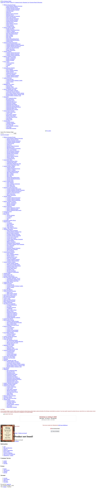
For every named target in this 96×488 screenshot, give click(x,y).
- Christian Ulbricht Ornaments (13, 199)
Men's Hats (8, 37)
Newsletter (5, 481)
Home (2, 2)
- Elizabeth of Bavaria (11, 307)
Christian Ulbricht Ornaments (12, 54)
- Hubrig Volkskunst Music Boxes (13, 210)
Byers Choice (6, 61)
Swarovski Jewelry (7, 211)
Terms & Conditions (7, 453)
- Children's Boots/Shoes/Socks (13, 168)
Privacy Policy (6, 451)
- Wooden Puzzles (10, 344)
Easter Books (9, 118)
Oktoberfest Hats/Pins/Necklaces (13, 107)
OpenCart (8, 484)
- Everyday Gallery (10, 335)
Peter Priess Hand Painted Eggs (10, 277)
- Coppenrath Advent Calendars (13, 362)
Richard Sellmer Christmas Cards (13, 95)
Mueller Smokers (10, 71)
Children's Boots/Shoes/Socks (12, 30)
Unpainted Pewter (10, 26)
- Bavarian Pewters (10, 371)
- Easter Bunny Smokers (11, 389)
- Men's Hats (9, 176)
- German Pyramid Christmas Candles (14, 286)
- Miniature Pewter (10, 147)
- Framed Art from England (12, 330)
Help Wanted (6, 368)
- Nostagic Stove (10, 311)
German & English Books (9, 350)
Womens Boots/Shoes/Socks (12, 38)
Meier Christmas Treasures (9, 301)
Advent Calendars (10, 62)
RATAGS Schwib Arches (9, 297)
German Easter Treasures (8, 110)
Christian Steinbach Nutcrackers (13, 43)
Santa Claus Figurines (11, 17)
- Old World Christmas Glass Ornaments (15, 244)
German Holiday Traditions (12, 125)
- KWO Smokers (10, 182)
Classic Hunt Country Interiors (10, 294)
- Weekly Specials (10, 157)
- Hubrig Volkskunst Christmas (13, 207)
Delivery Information (8, 450)
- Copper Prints (9, 328)
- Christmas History (10, 400)
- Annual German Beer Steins (12, 164)
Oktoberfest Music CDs (11, 108)
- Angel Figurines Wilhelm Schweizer (14, 138)
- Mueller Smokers (10, 255)
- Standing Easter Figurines (12, 153)
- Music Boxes (9, 225)
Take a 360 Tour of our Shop (9, 398)
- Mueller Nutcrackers (11, 195)
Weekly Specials (9, 25)
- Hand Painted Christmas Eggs (13, 279)
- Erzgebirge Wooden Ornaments (13, 235)
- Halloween (9, 144)
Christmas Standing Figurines (12, 9)
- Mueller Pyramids (10, 205)
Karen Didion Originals (8, 332)
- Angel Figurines (10, 224)
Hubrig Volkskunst (7, 206)
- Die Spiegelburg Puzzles (12, 340)
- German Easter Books (11, 354)
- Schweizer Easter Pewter (12, 392)
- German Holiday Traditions (12, 404)
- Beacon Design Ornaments (12, 233)
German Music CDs (7, 274)
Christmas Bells (6, 273)
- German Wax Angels (11, 238)
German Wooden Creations (9, 262)
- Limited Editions (10, 240)
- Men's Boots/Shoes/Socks (12, 172)
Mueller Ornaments (10, 59)
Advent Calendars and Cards (9, 89)
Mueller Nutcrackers (10, 50)
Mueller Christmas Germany (9, 56)
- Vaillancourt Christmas (11, 315)
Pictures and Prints (7, 326)
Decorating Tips (9, 124)
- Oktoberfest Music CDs (11, 380)
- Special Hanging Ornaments (12, 151)
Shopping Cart (26, 2)
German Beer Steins (7, 159)
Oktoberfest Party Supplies (12, 109)
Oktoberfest (6, 96)
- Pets (7, 219)
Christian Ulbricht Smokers (12, 76)
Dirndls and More (10, 28)
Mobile (4, 486)
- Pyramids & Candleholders (12, 272)
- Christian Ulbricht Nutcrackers (13, 197)
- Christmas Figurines (11, 333)
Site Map (5, 463)
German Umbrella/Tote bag (12, 32)
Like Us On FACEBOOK (9, 454)
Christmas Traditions (10, 123)
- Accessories (9, 216)
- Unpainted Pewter (10, 158)
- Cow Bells (9, 306)
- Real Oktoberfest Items (11, 370)
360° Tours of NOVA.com (63, 425)
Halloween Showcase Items (9, 395)
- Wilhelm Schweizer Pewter (12, 325)
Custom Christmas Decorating (10, 336)
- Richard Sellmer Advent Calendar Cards (15, 365)
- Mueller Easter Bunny (11, 390)
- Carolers (8, 217)
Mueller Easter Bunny (11, 115)
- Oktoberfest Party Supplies (12, 381)
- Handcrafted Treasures (11, 407)
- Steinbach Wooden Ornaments (13, 248)
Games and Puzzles (7, 339)
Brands (5, 468)
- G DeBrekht (9, 308)
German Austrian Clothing (9, 27)
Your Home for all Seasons (9, 303)
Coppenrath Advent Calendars (13, 91)
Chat (4, 446)
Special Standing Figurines (12, 20)
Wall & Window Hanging (12, 23)
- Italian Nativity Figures (11, 293)
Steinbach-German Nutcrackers (10, 42)
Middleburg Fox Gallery (8, 84)
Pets (7, 66)
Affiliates (5, 471)
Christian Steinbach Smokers (12, 75)
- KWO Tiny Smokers (11, 258)
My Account (6, 2)
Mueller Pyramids (10, 60)
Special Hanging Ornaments (12, 18)
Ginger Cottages (9, 81)
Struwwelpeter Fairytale (8, 320)
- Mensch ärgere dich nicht (12, 342)
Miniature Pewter (10, 14)
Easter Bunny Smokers (11, 114)
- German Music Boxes (11, 268)
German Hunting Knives (8, 275)
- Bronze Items (9, 346)
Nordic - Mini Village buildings (10, 228)
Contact (5, 461)
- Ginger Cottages (10, 287)
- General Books (9, 352)
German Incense (9, 79)
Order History (6, 479)
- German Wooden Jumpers (12, 263)
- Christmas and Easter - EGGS (13, 278)
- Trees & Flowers (10, 154)
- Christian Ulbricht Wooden (12, 321)
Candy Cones (9, 113)
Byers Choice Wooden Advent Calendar (15, 93)
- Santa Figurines (10, 226)
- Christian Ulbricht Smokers (12, 260)
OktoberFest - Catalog (8, 455)
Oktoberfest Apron (10, 100)
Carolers (8, 65)
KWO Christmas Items (8, 181)
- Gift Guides (9, 405)
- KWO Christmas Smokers (12, 254)
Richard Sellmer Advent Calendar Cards (15, 94)
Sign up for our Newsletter (9, 357)
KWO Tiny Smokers (10, 74)
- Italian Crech (9, 292)
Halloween (8, 12)
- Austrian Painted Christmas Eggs (13, 231)
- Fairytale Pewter (10, 143)
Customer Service (19, 2)
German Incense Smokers (9, 67)
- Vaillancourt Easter (10, 316)
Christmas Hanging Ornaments (13, 8)
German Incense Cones (11, 72)
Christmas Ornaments (8, 229)
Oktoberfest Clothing (11, 103)
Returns (5, 462)
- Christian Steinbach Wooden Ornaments (15, 190)
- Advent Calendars (10, 215)
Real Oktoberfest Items (11, 98)
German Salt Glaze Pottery (9, 356)
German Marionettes (7, 302)
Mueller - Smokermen (11, 57)
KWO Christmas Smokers (12, 70)
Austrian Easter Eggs (11, 112)
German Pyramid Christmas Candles (14, 80)
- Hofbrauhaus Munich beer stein (13, 163)
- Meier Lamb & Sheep (11, 310)
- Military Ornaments (10, 241)
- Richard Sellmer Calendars (12, 361)
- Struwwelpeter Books (11, 323)
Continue (17, 441)
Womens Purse (9, 41)
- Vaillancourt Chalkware (11, 313)
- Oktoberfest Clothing (11, 375)
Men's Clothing (9, 35)
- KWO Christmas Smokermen (13, 183)
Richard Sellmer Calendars (12, 90)
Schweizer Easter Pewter (11, 117)
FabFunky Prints (10, 86)
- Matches (8, 288)
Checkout (32, 2)
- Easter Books (9, 393)
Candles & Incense (7, 78)
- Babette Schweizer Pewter (12, 139)
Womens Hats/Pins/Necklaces (12, 40)
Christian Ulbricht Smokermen (13, 55)
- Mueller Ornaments (10, 204)
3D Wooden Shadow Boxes (9, 220)
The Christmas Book (8, 337)
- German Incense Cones (11, 257)
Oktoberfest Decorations (11, 104)
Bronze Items (9, 85)
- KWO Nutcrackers (10, 186)
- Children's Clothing (10, 170)
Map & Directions (38, 2)
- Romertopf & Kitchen (11, 312)
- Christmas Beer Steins (11, 162)
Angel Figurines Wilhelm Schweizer (14, 6)
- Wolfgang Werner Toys (11, 267)
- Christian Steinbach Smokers (13, 259)
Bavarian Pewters (10, 99)
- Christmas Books (10, 351)
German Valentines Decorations (10, 383)
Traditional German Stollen (9, 384)
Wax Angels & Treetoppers (9, 296)
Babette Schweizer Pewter (12, 7)
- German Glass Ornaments (12, 236)
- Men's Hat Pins (10, 175)
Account (5, 478)
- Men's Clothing (10, 173)
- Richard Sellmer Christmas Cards (14, 366)
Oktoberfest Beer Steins (11, 102)
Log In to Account (5, 134)
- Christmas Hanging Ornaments (13, 141)
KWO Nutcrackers (10, 49)
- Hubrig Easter (9, 394)
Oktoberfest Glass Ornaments (12, 105)
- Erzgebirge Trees (10, 269)
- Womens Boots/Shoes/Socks (12, 177)
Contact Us (11, 2)
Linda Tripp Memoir (7, 289)
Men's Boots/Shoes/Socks (12, 33)
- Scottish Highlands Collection (13, 317)
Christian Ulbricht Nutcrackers (13, 52)
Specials (5, 472)
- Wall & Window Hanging (12, 156)
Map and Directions (7, 447)
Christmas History (10, 122)
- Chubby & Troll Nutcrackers (13, 192)
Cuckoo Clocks (6, 298)
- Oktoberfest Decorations (12, 376)
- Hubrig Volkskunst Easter (12, 209)
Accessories (8, 64)
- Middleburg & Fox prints (12, 349)
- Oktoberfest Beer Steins (11, 161)
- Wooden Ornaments (11, 270)
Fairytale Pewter (9, 11)
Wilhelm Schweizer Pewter (9, 4)
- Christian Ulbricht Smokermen (13, 200)
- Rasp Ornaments (10, 245)
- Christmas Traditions (11, 402)
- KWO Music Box (10, 185)
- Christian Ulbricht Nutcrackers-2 (13, 191)
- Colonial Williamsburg (11, 304)
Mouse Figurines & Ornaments (13, 16)
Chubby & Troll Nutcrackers (12, 47)
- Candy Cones (9, 388)
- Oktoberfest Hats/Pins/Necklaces (13, 379)
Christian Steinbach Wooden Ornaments (15, 45)
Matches (8, 83)
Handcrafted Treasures (11, 128)
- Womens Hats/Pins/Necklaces (13, 178)
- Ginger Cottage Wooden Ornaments (14, 239)
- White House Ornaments (12, 230)
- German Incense (10, 284)
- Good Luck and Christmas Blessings (14, 341)
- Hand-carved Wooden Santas (13, 264)
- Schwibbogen (9, 246)
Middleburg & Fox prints (11, 88)
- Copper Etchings (10, 327)
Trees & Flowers (10, 22)
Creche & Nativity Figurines (9, 291)
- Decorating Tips (10, 403)
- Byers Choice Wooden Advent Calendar (15, 364)
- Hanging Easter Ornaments (12, 146)
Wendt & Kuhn (6, 221)
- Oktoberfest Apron (10, 373)
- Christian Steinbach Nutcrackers (13, 188)
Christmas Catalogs (7, 397)
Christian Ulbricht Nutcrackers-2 (13, 46)
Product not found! (22, 433)
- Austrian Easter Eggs (11, 386)
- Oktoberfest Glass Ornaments (13, 243)
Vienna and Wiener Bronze (9, 299)
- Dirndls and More (10, 167)
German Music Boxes (8, 282)
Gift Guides (8, 127)
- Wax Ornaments (10, 250)
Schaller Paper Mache (8, 318)
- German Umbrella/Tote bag (12, 171)
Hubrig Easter (9, 119)
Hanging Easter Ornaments (12, 13)
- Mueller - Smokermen (11, 202)
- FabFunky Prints (10, 347)
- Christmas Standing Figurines (13, 142)
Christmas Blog (6, 120)
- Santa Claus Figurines (11, 149)
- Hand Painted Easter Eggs (12, 281)
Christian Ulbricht (7, 51)
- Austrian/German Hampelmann (13, 265)
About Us (5, 449)
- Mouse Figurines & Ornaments (13, 148)
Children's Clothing (10, 31)
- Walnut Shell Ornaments (12, 249)
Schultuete (5, 359)
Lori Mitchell (6, 212)
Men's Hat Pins (9, 36)
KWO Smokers (9, 69)
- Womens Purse (9, 180)
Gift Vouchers (6, 470)
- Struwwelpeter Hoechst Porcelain (14, 322)
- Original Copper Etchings (12, 331)
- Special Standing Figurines (12, 152)
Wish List (5, 480)
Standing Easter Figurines (12, 21)
